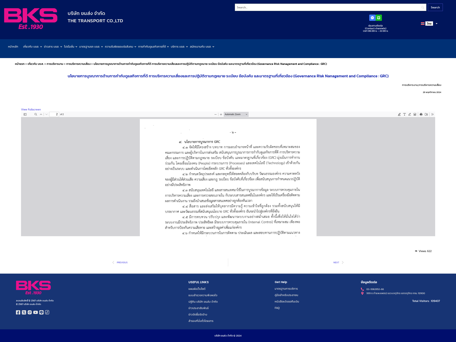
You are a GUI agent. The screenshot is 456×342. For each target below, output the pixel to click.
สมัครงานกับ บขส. (200, 46)
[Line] (379, 18)
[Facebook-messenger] (372, 18)
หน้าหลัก (13, 46)
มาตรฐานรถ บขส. (89, 46)
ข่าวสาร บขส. (51, 46)
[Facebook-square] (18, 312)
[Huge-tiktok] (47, 312)
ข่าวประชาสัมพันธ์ (198, 308)
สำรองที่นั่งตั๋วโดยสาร (200, 321)
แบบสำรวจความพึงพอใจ (202, 295)
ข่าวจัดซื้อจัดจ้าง (197, 314)
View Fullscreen (31, 109)
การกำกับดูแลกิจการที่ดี (152, 46)
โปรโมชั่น (69, 46)
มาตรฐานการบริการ (286, 288)
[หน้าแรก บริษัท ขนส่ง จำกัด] (30, 18)
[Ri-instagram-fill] (30, 312)
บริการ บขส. (178, 46)
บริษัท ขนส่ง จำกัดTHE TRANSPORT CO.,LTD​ (95, 17)
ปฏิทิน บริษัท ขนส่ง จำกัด (203, 301)
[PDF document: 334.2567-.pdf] (228, 174)
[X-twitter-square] (24, 312)
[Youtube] (35, 312)
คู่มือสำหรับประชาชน (286, 295)
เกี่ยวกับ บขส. (31, 46)
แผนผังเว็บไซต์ (196, 289)
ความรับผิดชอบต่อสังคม (119, 46)
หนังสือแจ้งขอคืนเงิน (287, 301)
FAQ (277, 308)
